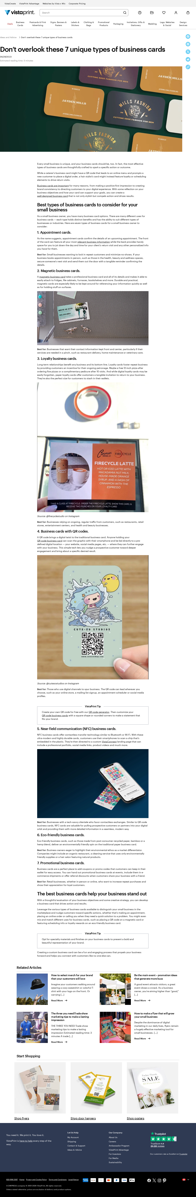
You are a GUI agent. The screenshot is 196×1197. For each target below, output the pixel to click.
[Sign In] (175, 12)
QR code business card (49, 540)
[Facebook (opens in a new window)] (149, 1181)
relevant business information (93, 241)
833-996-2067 (12, 1179)
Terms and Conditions (58, 1179)
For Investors (115, 1154)
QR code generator (99, 712)
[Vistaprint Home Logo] (20, 12)
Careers (112, 1141)
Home (21, 1179)
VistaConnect (109, 741)
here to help (26, 1140)
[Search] (125, 13)
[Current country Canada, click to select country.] (186, 1179)
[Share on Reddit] (188, 59)
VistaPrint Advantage (29, 3)
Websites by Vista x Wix (54, 3)
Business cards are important (53, 185)
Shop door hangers (83, 1118)
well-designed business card (52, 196)
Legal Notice (73, 1179)
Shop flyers (21, 1118)
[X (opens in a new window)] (154, 1181)
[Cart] (188, 12)
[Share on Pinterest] (188, 44)
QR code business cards (55, 715)
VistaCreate (10, 3)
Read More (57, 1000)
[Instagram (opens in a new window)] (159, 1181)
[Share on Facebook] (188, 36)
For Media (113, 1158)
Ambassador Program (119, 1145)
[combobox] (82, 12)
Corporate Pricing (77, 3)
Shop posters (135, 1118)
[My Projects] (151, 12)
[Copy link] (188, 67)
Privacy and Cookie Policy (36, 1179)
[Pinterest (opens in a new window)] (164, 1180)
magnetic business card (52, 276)
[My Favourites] (163, 12)
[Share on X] (188, 51)
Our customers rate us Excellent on (168, 1154)
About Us (113, 1137)
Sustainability (115, 1162)
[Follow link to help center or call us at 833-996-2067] (139, 12)
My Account (73, 1137)
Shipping (71, 1141)
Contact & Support (76, 1145)
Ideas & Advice (74, 1150)
